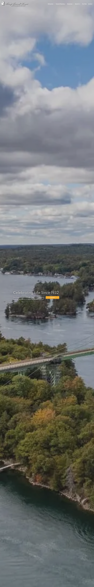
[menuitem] (51, 4)
